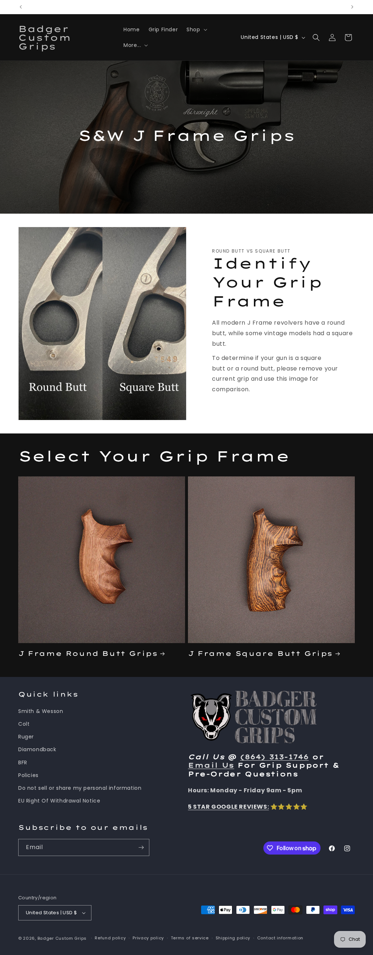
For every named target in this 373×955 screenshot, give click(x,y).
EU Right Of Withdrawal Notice (59, 800)
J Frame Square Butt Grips (260, 653)
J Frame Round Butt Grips (87, 653)
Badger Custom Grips (62, 938)
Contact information (280, 938)
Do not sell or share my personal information (79, 788)
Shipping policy (233, 938)
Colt (24, 724)
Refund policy (110, 938)
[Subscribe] (141, 847)
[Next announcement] (352, 7)
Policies (28, 775)
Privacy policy (148, 938)
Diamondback (37, 749)
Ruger (26, 736)
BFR (22, 762)
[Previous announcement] (21, 7)
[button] (196, 29)
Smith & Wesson (40, 711)
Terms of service (190, 938)
